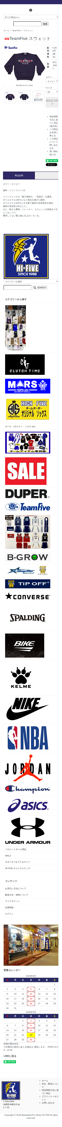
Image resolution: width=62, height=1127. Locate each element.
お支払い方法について (15, 888)
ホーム (6, 31)
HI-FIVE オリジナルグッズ (17, 868)
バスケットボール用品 (15, 849)
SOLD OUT (52, 102)
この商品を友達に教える (54, 132)
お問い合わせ (48, 1103)
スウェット (28, 31)
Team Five (16, 31)
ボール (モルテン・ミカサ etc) (20, 426)
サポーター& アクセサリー (17, 862)
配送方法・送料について (16, 895)
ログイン (9, 914)
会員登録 (9, 907)
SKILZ (8, 855)
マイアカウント (12, 901)
